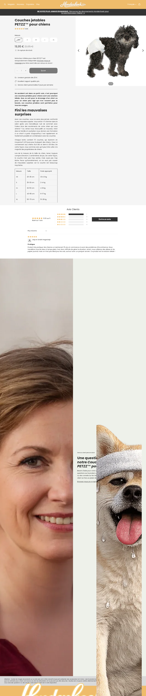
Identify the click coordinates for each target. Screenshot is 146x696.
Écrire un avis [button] (105, 219)
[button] (19, 29)
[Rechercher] (5, 4)
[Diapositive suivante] (143, 51)
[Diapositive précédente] (78, 51)
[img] (32, 237)
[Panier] (139, 4)
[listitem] (38, 4)
